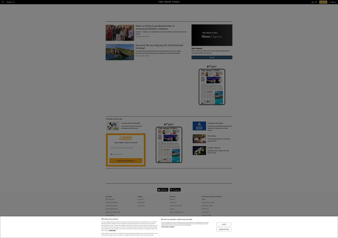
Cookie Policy (112, 230)
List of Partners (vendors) (167, 227)
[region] (169, 227)
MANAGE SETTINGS (224, 229)
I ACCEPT (223, 224)
